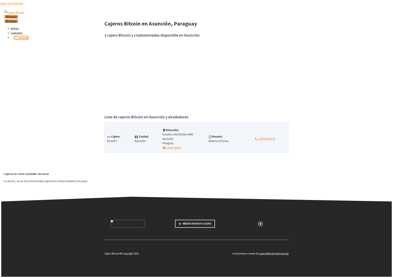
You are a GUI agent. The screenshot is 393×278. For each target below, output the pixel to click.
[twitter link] (260, 223)
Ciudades (17, 33)
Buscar (21, 38)
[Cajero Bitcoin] (14, 12)
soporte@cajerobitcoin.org (274, 253)
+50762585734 (265, 139)
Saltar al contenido (11, 3)
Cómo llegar (171, 147)
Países (15, 28)
